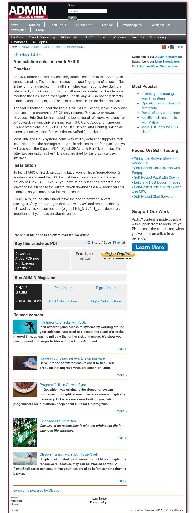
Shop (40, 30)
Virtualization (70, 37)
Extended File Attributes (58, 420)
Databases (19, 41)
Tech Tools (58, 25)
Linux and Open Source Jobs (157, 66)
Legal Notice (99, 498)
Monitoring (158, 37)
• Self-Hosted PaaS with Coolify (155, 177)
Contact (15, 504)
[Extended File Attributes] (25, 432)
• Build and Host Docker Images (156, 182)
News (14, 25)
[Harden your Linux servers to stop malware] (25, 362)
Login (180, 46)
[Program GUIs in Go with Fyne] (25, 389)
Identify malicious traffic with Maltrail (159, 119)
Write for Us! (161, 25)
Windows (119, 37)
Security (138, 37)
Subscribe (83, 25)
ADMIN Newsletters (168, 56)
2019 (36, 47)
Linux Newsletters (167, 61)
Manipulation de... (76, 47)
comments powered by (36, 490)
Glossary (14, 510)
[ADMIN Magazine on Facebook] (172, 46)
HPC (89, 37)
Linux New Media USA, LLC (153, 510)
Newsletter (18, 30)
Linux (103, 37)
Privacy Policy (98, 502)
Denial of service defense (161, 112)
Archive (107, 25)
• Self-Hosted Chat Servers (152, 196)
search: (72, 5)
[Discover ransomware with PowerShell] (25, 458)
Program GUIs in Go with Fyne (63, 384)
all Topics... (41, 41)
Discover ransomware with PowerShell (69, 454)
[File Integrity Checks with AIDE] (25, 326)
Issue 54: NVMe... (53, 47)
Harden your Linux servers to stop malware (72, 358)
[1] (86, 131)
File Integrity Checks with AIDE (63, 322)
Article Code (16, 500)
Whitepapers (132, 25)
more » (121, 348)
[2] (119, 172)
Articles (34, 25)
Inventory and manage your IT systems (159, 96)
